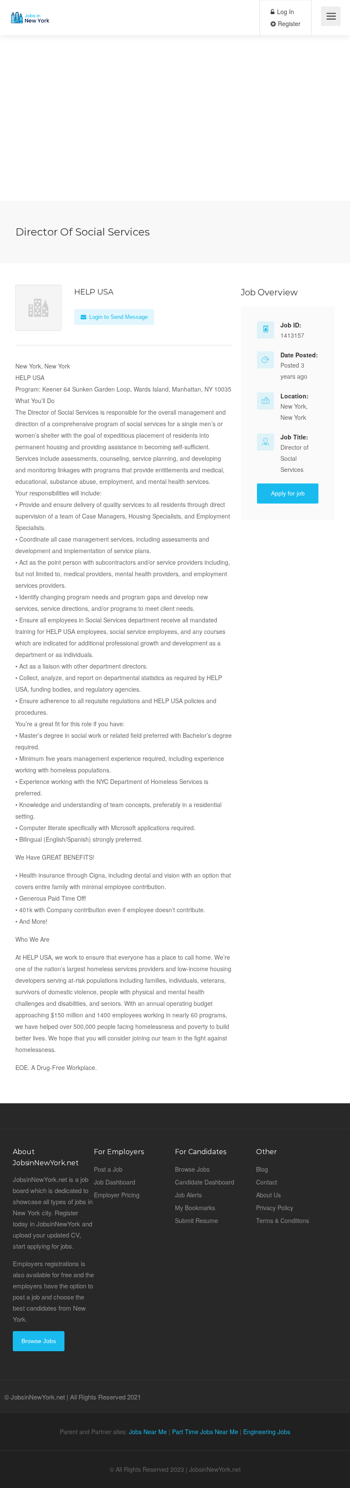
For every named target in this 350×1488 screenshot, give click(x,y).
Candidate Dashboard (204, 1182)
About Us (268, 1194)
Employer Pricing (117, 1194)
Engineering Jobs (266, 1431)
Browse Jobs (38, 1341)
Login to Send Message (118, 317)
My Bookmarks (195, 1207)
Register (288, 23)
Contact (266, 1182)
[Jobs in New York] (30, 11)
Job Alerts (188, 1194)
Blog (262, 1169)
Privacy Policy (274, 1207)
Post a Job (108, 1169)
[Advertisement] (175, 141)
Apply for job (288, 493)
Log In (284, 11)
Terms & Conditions (282, 1220)
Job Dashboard (114, 1182)
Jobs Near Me (148, 1431)
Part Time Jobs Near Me (205, 1431)
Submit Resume (196, 1220)
